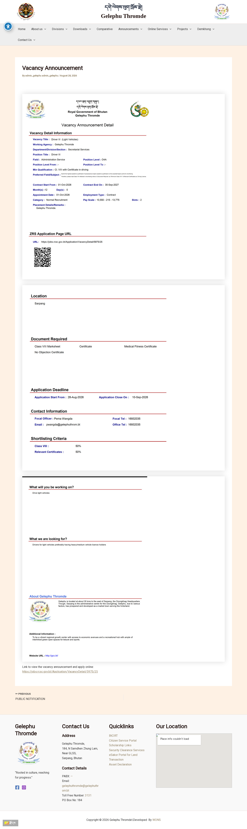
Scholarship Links (120, 745)
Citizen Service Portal (123, 740)
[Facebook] (17, 787)
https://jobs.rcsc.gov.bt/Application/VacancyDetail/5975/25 (60, 671)
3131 (88, 795)
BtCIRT (113, 735)
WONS (156, 820)
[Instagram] (24, 787)
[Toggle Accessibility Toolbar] (8, 26)
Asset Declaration (120, 764)
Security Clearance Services (126, 750)
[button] (44, 29)
